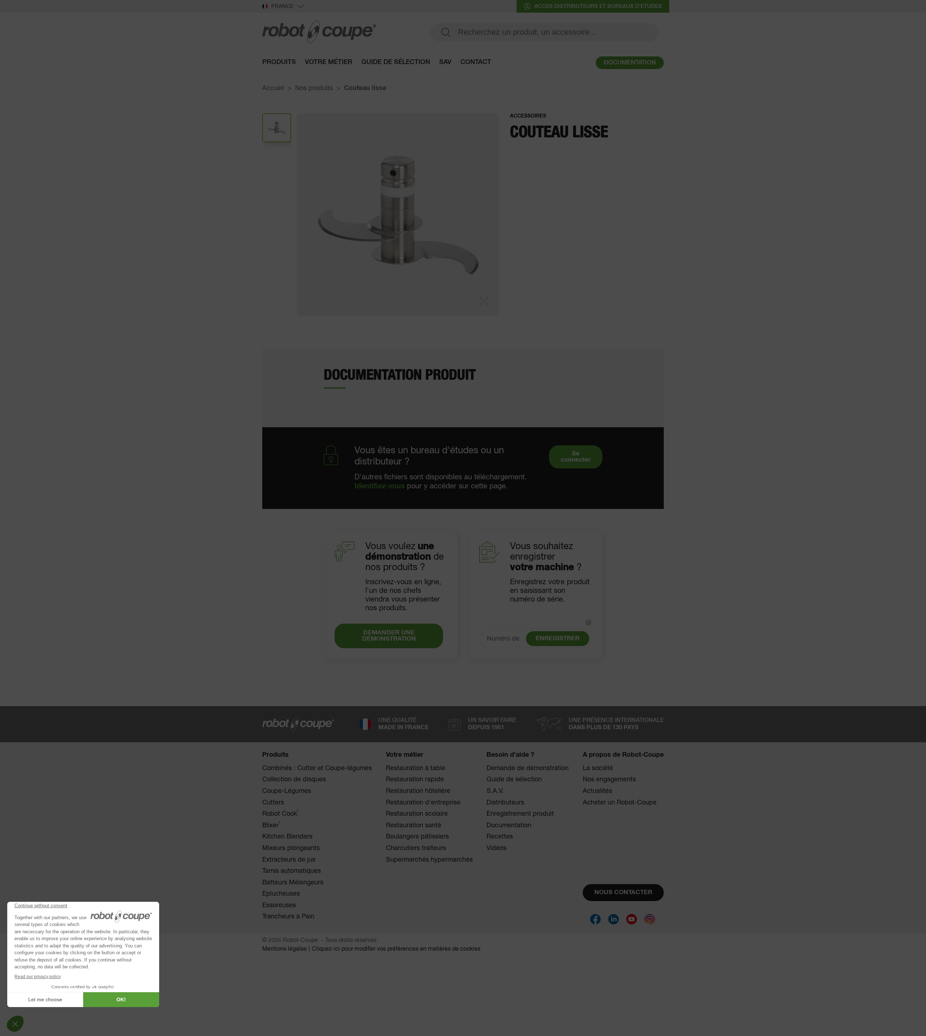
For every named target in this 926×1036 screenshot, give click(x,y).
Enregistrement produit (520, 814)
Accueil (273, 88)
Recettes (500, 836)
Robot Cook (280, 813)
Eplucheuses (281, 894)
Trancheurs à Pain (288, 916)
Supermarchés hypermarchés (429, 860)
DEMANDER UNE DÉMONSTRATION (389, 636)
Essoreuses (279, 905)
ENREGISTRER (557, 639)
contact (475, 62)
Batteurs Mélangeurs (292, 882)
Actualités (597, 791)
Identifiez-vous (379, 486)
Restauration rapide (415, 779)
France (282, 6)
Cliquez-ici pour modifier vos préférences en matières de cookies (396, 949)
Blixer (271, 825)
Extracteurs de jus (288, 860)
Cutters (273, 802)
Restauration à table (415, 768)
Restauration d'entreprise (423, 802)
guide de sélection (395, 62)
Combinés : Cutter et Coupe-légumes (317, 768)
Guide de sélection (514, 779)
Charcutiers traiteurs (416, 848)
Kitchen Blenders (287, 836)
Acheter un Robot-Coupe (620, 802)
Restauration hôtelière (418, 791)
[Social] (595, 919)
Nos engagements (609, 779)
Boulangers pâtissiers (417, 836)
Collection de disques (294, 779)
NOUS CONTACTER (623, 892)
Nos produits (314, 88)
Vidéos (496, 848)
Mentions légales (284, 949)
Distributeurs (505, 802)
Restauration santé (413, 825)
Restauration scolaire (417, 814)
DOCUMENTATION (630, 63)
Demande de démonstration (528, 768)
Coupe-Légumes (286, 791)
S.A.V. (495, 791)
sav (445, 62)
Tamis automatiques (291, 871)
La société (598, 768)
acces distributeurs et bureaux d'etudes (598, 6)
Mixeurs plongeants (291, 848)
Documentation (509, 825)
